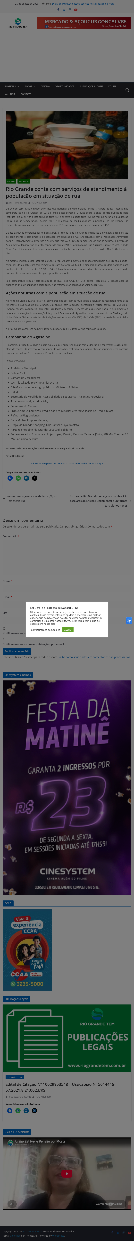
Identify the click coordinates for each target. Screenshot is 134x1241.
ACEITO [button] (68, 629)
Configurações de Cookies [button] (45, 629)
